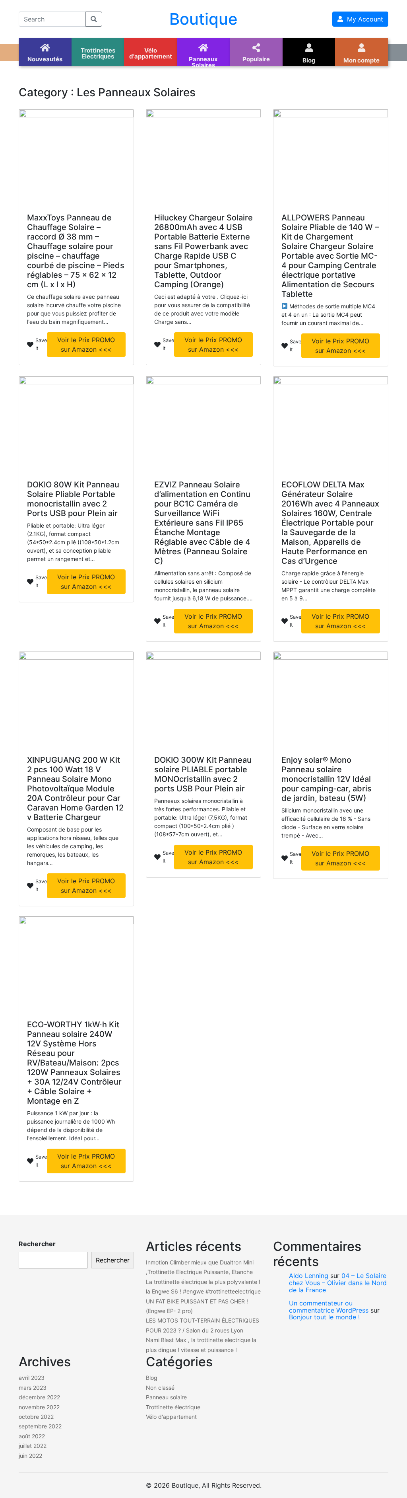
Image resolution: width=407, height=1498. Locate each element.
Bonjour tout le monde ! (324, 1317)
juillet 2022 (33, 1445)
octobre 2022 (36, 1416)
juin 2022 (30, 1455)
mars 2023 (33, 1387)
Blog (151, 1377)
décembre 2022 (39, 1397)
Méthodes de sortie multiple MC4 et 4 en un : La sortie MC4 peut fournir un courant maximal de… (328, 314)
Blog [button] (309, 60)
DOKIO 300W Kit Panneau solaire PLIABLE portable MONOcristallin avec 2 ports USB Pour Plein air (203, 774)
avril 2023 (32, 1377)
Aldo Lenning (308, 1276)
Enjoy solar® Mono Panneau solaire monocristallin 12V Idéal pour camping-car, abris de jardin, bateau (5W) (326, 779)
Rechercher (37, 1244)
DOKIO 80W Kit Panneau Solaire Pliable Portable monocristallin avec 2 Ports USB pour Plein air (73, 499)
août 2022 (32, 1436)
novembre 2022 (39, 1407)
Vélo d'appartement (171, 1416)
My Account (363, 19)
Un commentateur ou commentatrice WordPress (328, 1306)
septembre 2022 (40, 1426)
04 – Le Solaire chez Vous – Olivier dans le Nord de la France (338, 1282)
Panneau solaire (166, 1397)
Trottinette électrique (173, 1407)
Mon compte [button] (361, 60)
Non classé (160, 1387)
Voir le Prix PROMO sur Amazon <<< (86, 344)
